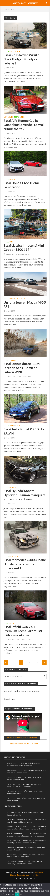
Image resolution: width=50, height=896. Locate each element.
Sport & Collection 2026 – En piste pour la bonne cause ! (26, 771)
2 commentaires (25, 376)
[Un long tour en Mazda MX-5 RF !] (25, 283)
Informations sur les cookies (27, 875)
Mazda (12, 299)
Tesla (11, 426)
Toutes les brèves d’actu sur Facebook (21, 737)
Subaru (12, 360)
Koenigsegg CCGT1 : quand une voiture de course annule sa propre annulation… (26, 855)
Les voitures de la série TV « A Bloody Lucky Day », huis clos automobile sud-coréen (26, 820)
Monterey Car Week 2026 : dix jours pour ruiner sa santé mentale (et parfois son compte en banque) (26, 827)
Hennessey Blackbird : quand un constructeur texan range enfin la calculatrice (24, 862)
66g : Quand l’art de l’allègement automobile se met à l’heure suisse (23, 764)
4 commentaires (24, 254)
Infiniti (12, 623)
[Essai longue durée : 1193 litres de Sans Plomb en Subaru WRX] (25, 342)
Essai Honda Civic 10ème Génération (22, 185)
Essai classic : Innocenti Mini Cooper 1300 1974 (24, 247)
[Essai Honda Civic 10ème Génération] (25, 163)
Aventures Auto (13, 770)
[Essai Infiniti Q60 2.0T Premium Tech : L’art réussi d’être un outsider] (25, 605)
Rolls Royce (14, 52)
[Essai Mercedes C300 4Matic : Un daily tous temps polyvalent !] (25, 537)
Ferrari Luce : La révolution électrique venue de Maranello (24, 785)
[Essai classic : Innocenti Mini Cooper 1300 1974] (25, 224)
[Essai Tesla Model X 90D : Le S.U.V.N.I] (25, 408)
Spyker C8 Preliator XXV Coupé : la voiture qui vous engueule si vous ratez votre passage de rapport (27, 834)
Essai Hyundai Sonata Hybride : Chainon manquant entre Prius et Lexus (25, 495)
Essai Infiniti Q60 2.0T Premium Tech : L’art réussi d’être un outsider (23, 631)
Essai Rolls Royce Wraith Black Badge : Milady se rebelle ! (21, 59)
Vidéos (23, 117)
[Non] (21, 894)
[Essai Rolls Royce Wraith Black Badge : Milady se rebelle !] (25, 35)
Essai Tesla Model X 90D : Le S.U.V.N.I (24, 431)
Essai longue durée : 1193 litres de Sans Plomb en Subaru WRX (22, 368)
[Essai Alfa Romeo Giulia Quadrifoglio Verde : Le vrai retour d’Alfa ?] (25, 99)
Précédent (6, 662)
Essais (6, 9)
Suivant (44, 662)
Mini (11, 242)
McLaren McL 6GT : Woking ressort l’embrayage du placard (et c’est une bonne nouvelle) (27, 841)
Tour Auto (20, 299)
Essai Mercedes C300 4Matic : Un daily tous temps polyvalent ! (25, 564)
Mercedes (13, 556)
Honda (12, 179)
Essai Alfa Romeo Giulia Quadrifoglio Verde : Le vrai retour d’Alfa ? (24, 125)
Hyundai (12, 487)
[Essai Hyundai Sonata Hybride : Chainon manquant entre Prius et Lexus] (25, 469)
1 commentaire (25, 639)
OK (17, 894)
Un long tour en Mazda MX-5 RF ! (25, 304)
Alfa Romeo (8, 117)
